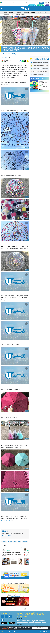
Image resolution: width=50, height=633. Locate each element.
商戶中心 (47, 5)
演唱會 (5, 12)
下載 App (42, 2)
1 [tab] (22, 16)
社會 (37, 614)
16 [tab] (26, 19)
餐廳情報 (41, 614)
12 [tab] (28, 17)
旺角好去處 (32, 614)
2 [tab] (23, 16)
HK (8, 2)
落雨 (20, 541)
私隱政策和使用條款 (7, 628)
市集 (24, 613)
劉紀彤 (5, 57)
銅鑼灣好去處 (39, 613)
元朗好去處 (20, 614)
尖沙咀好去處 (32, 613)
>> (6, 520)
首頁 (3, 54)
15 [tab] (25, 19)
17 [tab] (28, 19)
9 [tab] (24, 17)
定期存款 (23, 14)
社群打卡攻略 (41, 5)
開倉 (27, 613)
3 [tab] (24, 16)
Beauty (22, 2)
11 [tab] (27, 17)
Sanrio (10, 541)
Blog (27, 2)
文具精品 (25, 541)
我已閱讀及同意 (40, 627)
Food (17, 2)
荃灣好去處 (26, 614)
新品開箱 (14, 54)
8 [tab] (23, 17)
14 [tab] (24, 19)
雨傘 (15, 541)
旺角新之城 (8, 535)
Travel (12, 2)
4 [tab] (26, 16)
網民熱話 (19, 620)
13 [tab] (22, 19)
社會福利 (25, 616)
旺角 (4, 535)
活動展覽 (19, 613)
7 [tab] (22, 17)
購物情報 (7, 54)
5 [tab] (27, 16)
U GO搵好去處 (32, 5)
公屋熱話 (13, 14)
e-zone (31, 2)
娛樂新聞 (18, 14)
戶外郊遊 (19, 616)
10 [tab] (26, 17)
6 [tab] (28, 16)
